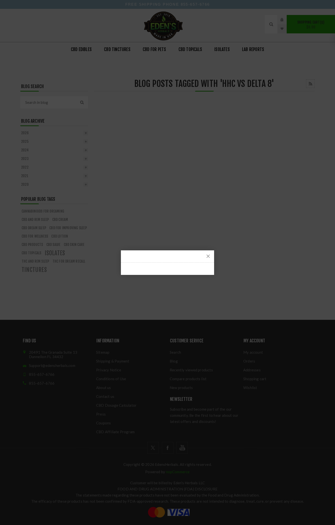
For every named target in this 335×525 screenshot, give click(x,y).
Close (208, 256)
